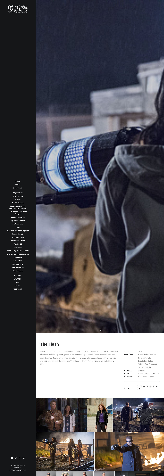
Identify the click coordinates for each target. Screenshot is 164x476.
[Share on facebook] (137, 386)
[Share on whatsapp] (153, 386)
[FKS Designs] (17, 9)
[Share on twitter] (141, 386)
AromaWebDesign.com (17, 470)
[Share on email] (138, 389)
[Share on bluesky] (156, 386)
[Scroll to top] (159, 471)
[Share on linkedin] (150, 386)
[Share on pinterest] (147, 386)
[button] (12, 458)
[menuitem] (12, 458)
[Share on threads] (144, 386)
